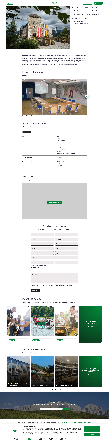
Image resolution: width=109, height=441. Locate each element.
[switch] (40, 439)
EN (89, 422)
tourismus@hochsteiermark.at (79, 422)
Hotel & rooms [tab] (27, 131)
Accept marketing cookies (54, 202)
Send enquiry (35, 290)
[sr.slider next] (86, 96)
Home (48, 389)
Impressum (58, 435)
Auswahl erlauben (91, 430)
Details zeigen (68, 438)
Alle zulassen (91, 427)
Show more (12, 340)
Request (99, 3)
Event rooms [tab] (36, 131)
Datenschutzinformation (31, 435)
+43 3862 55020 (65, 422)
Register (66, 409)
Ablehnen (92, 434)
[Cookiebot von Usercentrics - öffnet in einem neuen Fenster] (15, 439)
